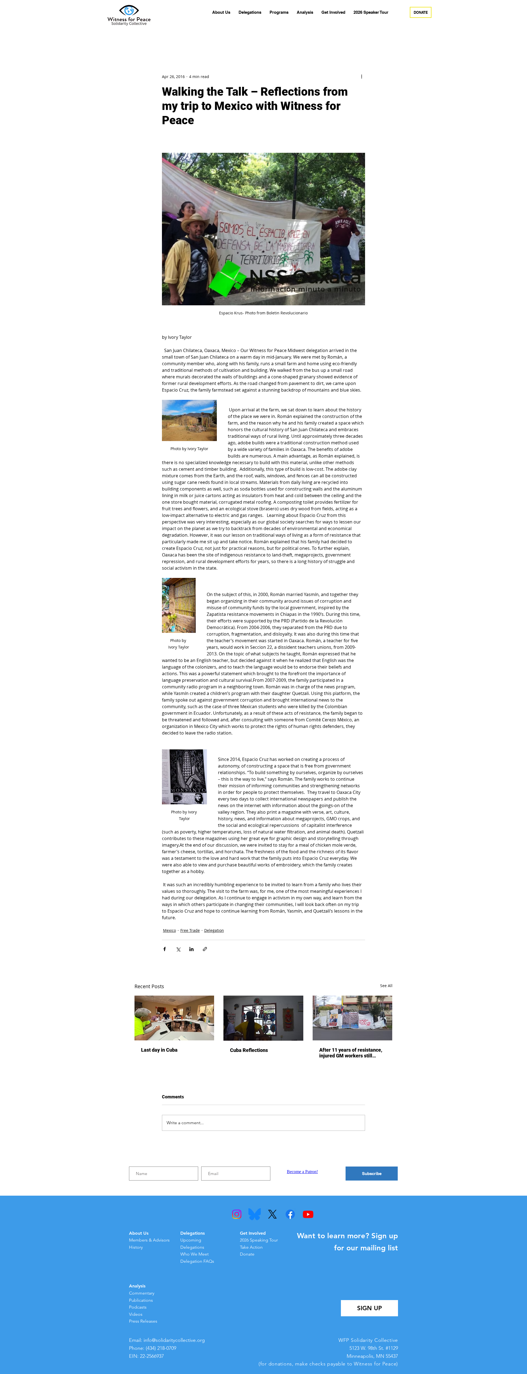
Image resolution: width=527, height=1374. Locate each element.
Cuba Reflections (249, 1050)
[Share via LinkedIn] (191, 949)
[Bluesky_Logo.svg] (254, 1214)
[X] (272, 1214)
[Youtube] (308, 1214)
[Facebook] (290, 1214)
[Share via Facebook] (164, 949)
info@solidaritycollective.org (174, 1340)
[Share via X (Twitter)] (178, 949)
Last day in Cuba (159, 1050)
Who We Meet (194, 1254)
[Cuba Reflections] (263, 1018)
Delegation (214, 930)
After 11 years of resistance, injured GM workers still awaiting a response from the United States (351, 1053)
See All (386, 985)
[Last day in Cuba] (174, 1018)
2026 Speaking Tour (259, 1240)
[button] (221, 12)
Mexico (169, 930)
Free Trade (190, 930)
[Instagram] (237, 1214)
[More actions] (361, 76)
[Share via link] (205, 949)
